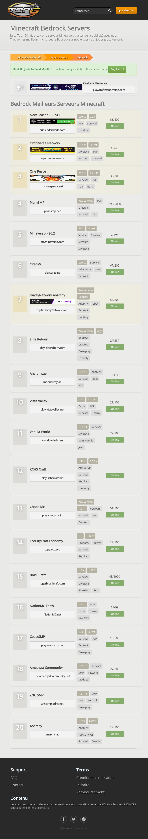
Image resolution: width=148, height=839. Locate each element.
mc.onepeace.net (52, 186)
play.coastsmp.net (52, 645)
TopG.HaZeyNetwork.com (52, 310)
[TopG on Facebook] (63, 819)
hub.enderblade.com (52, 130)
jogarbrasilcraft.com (52, 583)
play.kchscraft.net (52, 478)
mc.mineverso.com (52, 242)
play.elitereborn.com (52, 347)
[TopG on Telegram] (83, 819)
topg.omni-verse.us (52, 158)
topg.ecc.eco (52, 549)
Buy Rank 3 (117, 69)
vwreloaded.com (52, 440)
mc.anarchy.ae (52, 382)
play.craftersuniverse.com (109, 90)
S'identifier (127, 10)
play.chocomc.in (52, 515)
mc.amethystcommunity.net (52, 676)
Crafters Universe (95, 83)
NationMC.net (52, 614)
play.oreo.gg (52, 272)
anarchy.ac (52, 734)
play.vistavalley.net (52, 409)
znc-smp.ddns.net (52, 703)
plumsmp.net (52, 211)
